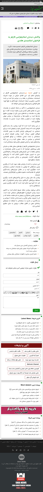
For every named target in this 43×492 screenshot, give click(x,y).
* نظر (37, 295)
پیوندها (20, 442)
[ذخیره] (22, 28)
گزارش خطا (33, 221)
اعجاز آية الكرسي (34, 355)
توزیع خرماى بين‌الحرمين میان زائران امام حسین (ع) (24, 389)
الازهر (20, 232)
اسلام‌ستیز (12, 232)
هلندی (36, 235)
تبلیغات (34, 446)
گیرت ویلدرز (27, 235)
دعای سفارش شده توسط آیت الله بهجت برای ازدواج (24, 373)
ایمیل (37, 279)
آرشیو (26, 442)
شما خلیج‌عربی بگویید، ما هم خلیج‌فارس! (27, 323)
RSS (8, 446)
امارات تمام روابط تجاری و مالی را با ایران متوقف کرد (24, 398)
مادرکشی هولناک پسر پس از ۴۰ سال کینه (27, 338)
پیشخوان (37, 23)
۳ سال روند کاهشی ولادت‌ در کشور (27, 428)
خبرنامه (14, 446)
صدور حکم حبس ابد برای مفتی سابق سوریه (27, 326)
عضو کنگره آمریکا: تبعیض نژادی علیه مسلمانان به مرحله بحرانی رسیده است (21, 249)
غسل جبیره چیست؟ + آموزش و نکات (26, 431)
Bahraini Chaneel (33, 364)
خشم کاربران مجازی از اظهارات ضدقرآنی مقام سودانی (22, 254)
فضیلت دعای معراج (20, 355)
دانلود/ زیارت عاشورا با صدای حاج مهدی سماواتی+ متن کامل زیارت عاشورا (21, 13)
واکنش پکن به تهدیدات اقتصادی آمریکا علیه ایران (25, 335)
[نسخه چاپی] (16, 28)
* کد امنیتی (36, 286)
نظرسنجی (27, 446)
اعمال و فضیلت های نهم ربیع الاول (29, 392)
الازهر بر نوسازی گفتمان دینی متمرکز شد (25, 245)
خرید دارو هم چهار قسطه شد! (28, 434)
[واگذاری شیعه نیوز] (21, 16)
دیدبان (28, 232)
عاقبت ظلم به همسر (14, 351)
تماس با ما (33, 442)
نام (38, 272)
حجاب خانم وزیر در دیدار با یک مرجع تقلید (27, 329)
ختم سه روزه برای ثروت (32, 360)
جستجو (20, 446)
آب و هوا (13, 442)
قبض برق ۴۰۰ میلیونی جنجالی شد (29, 401)
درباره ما (40, 442)
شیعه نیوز (17, 235)
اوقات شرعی (5, 442)
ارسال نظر (33, 228)
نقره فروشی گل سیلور (33, 377)
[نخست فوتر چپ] (21, 481)
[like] (21, 224)
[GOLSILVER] (21, 410)
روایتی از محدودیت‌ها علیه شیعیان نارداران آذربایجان (22, 425)
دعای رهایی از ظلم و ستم (32, 351)
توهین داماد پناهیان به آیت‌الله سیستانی (25, 422)
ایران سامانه (17, 470)
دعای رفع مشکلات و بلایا (14, 360)
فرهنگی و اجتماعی (28, 23)
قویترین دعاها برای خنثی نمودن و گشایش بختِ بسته (24, 369)
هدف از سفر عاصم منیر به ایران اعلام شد (27, 332)
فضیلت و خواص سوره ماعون (31, 395)
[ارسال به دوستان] (19, 28)
